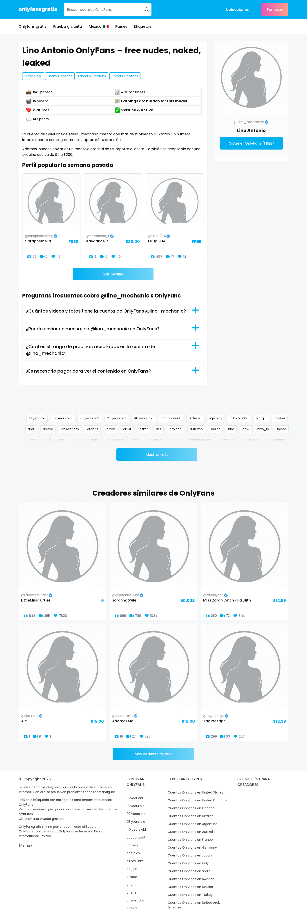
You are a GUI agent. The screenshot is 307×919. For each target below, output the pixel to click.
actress (194, 418)
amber (280, 418)
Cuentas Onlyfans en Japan (190, 855)
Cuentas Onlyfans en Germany (192, 847)
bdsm (281, 429)
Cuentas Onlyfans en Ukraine (191, 816)
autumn (196, 429)
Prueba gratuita (67, 26)
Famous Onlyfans (92, 76)
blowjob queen (199, 440)
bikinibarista (115, 440)
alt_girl (261, 418)
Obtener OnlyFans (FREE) (251, 143)
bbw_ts (263, 429)
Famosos (275, 9)
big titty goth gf (85, 440)
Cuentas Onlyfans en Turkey (190, 894)
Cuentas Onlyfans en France (190, 839)
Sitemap (25, 845)
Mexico (95, 26)
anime (48, 429)
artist (127, 429)
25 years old (116, 418)
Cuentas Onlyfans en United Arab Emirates (194, 905)
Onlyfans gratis (33, 26)
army (111, 429)
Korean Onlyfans (125, 76)
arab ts (92, 429)
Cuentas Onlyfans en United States (195, 792)
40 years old (143, 418)
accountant (171, 418)
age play (215, 418)
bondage (277, 440)
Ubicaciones (237, 9)
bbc (231, 429)
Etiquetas (142, 26)
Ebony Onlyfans (60, 76)
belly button (54, 440)
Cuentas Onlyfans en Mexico (190, 887)
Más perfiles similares (153, 754)
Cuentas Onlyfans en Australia (192, 832)
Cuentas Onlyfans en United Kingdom (197, 800)
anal (31, 429)
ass (158, 429)
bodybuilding (251, 440)
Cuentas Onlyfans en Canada (191, 808)
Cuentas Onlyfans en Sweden (191, 879)
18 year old (37, 418)
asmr (144, 429)
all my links (239, 418)
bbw (245, 429)
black (176, 440)
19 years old (62, 418)
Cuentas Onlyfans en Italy (188, 863)
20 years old (89, 418)
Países (121, 26)
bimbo (137, 440)
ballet (215, 429)
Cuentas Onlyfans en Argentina (192, 824)
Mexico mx (33, 76)
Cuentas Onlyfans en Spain (189, 871)
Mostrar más (157, 454)
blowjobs (226, 440)
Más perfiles (113, 274)
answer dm (70, 429)
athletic (175, 429)
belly (33, 440)
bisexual (157, 440)
